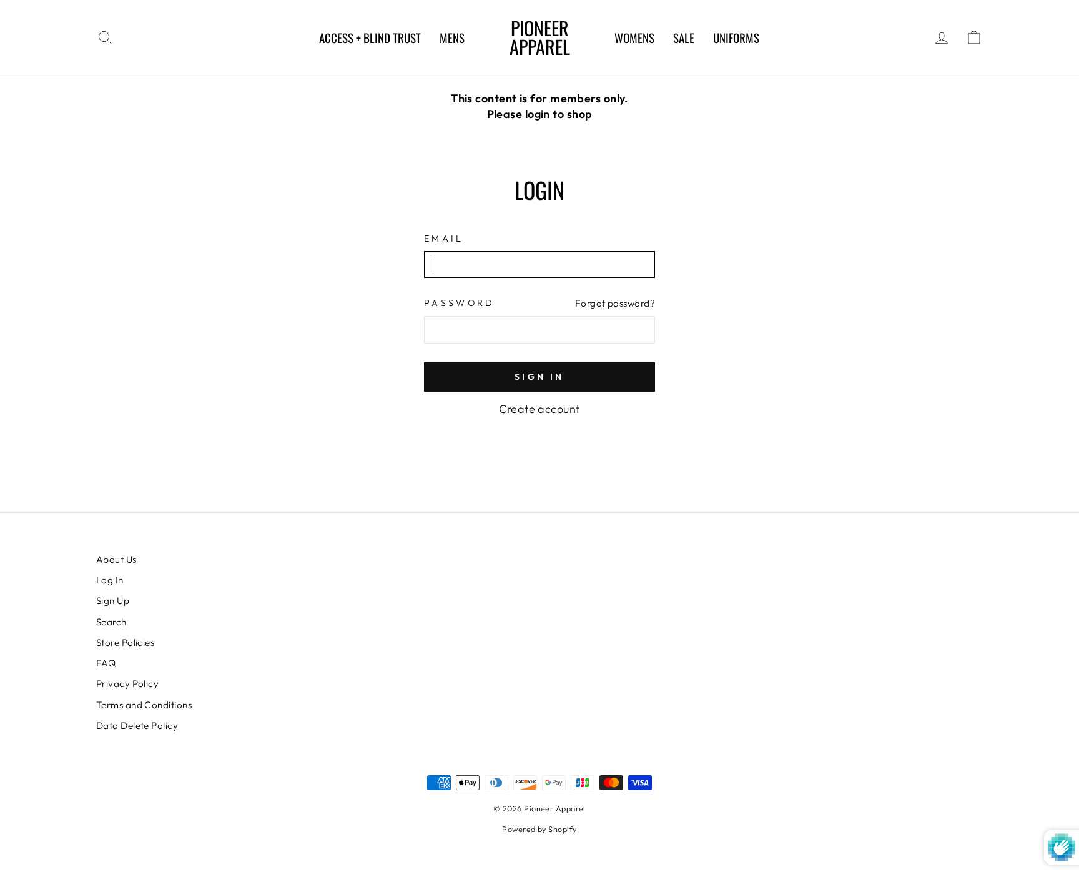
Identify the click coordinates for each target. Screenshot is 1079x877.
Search (111, 622)
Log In (110, 580)
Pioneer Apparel (540, 37)
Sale (683, 37)
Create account (539, 409)
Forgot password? (615, 303)
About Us (116, 559)
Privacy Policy (127, 684)
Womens (634, 37)
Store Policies (125, 642)
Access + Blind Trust (370, 37)
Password (459, 303)
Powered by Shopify (539, 829)
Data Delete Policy (137, 725)
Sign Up (112, 601)
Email (444, 238)
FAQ (106, 663)
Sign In (539, 376)
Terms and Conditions (144, 705)
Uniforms (736, 37)
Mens (452, 37)
